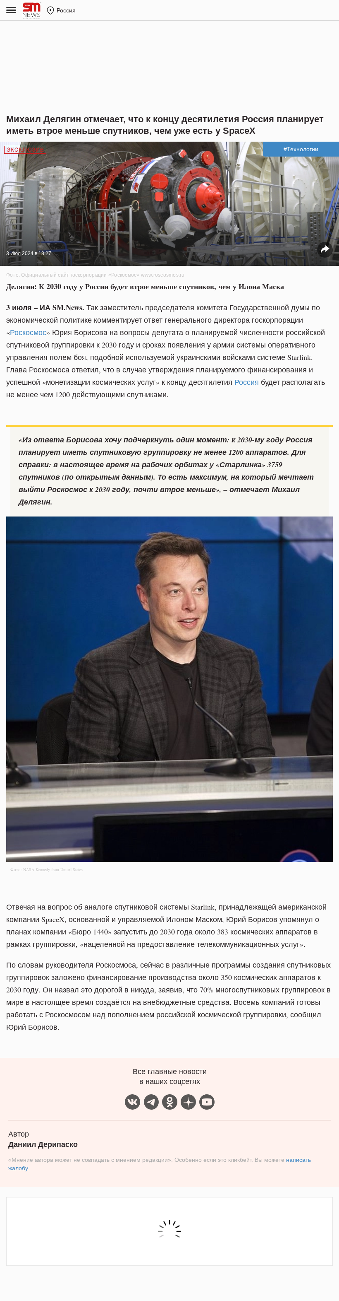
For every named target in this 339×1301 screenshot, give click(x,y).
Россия (246, 382)
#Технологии (301, 149)
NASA (28, 869)
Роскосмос (28, 332)
